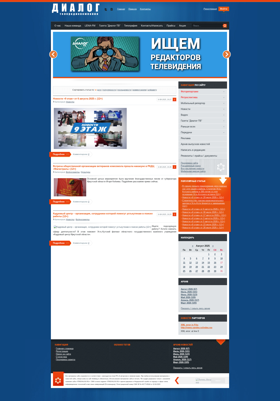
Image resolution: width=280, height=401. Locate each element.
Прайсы (171, 25)
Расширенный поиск (191, 166)
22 (209, 267)
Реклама (185, 138)
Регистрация (62, 351)
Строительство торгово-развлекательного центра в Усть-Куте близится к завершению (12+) (203, 203)
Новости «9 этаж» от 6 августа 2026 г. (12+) (203, 209)
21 (203, 267)
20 (197, 267)
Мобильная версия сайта (193, 171)
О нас (57, 25)
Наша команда (73, 25)
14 (203, 262)
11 (184, 262)
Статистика (61, 357)
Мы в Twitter (106, 9)
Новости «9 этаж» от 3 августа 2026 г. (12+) (203, 218)
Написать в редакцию (193, 149)
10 (221, 258)
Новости (70, 102)
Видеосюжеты (73, 172)
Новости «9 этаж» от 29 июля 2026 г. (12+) (203, 197)
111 (59, 379)
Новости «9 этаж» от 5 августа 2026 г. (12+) (203, 221)
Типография (130, 25)
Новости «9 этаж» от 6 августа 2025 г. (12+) (78, 98)
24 (221, 267)
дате (99, 90)
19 (190, 267)
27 (197, 271)
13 (197, 262)
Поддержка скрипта (65, 359)
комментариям (139, 90)
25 (184, 271)
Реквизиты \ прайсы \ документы (199, 155)
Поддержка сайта (189, 163)
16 (215, 262)
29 (209, 271)
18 (184, 267)
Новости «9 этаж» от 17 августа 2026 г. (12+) (204, 215)
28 (203, 271)
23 (215, 267)
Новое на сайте (63, 354)
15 (209, 262)
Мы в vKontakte (111, 9)
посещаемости (124, 90)
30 (215, 271)
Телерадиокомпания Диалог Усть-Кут (75, 8)
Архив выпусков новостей (195, 144)
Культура (85, 172)
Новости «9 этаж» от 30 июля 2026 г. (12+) (203, 212)
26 (190, 271)
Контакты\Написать (152, 25)
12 (190, 262)
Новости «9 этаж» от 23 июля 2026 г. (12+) (203, 224)
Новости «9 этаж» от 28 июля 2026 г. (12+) (203, 227)
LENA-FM (90, 25)
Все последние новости (192, 168)
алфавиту (152, 90)
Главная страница (64, 348)
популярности (109, 90)
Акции (182, 25)
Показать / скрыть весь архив (195, 308)
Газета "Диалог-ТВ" (109, 25)
